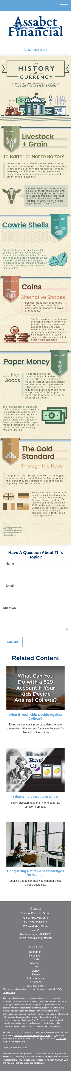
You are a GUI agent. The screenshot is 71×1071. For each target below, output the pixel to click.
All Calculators (35, 985)
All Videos (35, 982)
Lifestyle (36, 974)
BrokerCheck (9, 992)
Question (9, 608)
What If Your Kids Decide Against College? (35, 716)
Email (10, 586)
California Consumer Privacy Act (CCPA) (32, 1035)
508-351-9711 (37, 49)
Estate (35, 959)
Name (10, 563)
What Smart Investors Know (35, 797)
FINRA (6, 1056)
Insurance (35, 963)
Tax (35, 967)
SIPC (12, 1056)
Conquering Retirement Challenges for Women (35, 873)
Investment (35, 955)
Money (35, 970)
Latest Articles (35, 978)
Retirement (35, 951)
